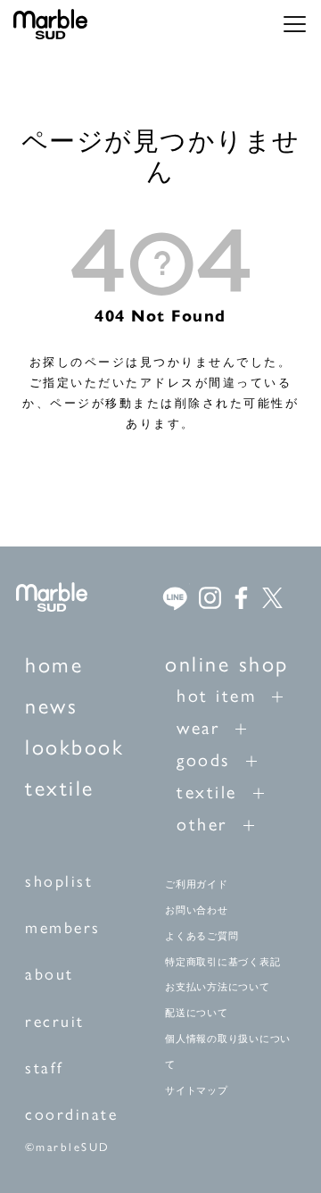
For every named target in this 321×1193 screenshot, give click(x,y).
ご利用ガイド (196, 884)
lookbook (74, 745)
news (51, 704)
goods (203, 759)
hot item (216, 694)
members (63, 926)
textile (60, 787)
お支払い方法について (217, 986)
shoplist (59, 880)
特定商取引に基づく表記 (222, 961)
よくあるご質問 (201, 935)
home (54, 663)
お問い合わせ (196, 910)
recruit (55, 1020)
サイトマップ (196, 1090)
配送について (196, 1012)
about (49, 973)
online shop (227, 662)
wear (198, 726)
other (202, 823)
